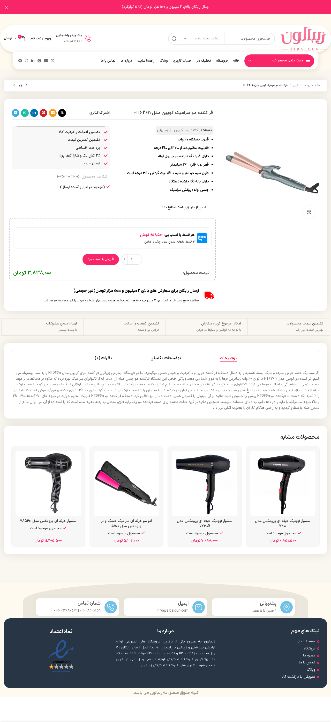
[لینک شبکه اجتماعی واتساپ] (27, 61)
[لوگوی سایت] (303, 38)
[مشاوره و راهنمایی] (87, 38)
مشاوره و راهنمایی (69, 35)
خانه (317, 85)
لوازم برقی (164, 130)
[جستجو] (174, 39)
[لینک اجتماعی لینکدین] (33, 61)
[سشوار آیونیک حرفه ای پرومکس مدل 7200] (283, 483)
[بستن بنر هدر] (6, 7)
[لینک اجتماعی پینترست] (39, 61)
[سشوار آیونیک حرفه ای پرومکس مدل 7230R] (204, 483)
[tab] (228, 358)
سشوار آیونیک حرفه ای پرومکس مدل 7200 (283, 523)
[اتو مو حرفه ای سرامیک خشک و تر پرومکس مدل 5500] (126, 483)
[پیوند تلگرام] (20, 61)
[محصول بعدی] (14, 85)
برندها (307, 85)
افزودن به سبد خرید (101, 259)
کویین (295, 85)
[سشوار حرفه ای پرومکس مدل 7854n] (48, 483)
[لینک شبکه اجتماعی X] (52, 61)
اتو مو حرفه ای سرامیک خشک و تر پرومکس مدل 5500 (126, 523)
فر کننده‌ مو (194, 130)
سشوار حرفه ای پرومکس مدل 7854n (48, 521)
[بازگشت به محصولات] (20, 85)
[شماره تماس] (110, 607)
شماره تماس (89, 603)
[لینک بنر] (173, 7)
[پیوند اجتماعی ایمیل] (46, 61)
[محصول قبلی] (27, 85)
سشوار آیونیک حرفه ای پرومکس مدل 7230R (204, 523)
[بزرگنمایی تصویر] (309, 212)
